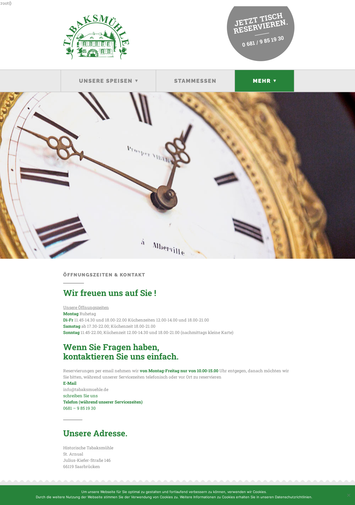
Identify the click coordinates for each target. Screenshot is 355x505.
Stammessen (195, 81)
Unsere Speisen (106, 81)
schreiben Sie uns (81, 395)
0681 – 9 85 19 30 (79, 408)
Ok (317, 497)
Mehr (262, 81)
